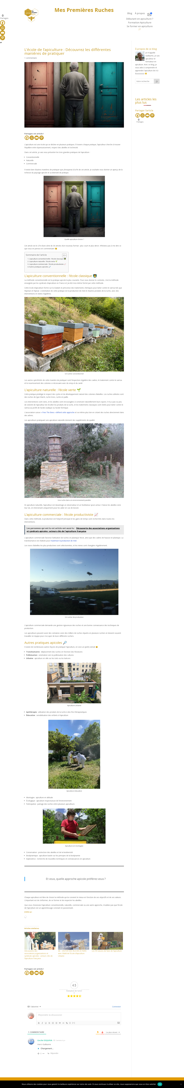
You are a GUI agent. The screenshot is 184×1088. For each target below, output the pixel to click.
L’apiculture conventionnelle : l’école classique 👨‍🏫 (47, 259)
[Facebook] (27, 138)
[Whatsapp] (32, 138)
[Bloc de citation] (60, 1023)
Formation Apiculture (139, 23)
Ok (160, 1084)
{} (70, 1023)
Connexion (116, 1006)
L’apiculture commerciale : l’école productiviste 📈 (47, 264)
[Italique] (42, 1023)
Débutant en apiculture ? (139, 19)
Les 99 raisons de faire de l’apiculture (107, 951)
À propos (140, 13)
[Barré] (49, 1023)
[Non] (181, 1084)
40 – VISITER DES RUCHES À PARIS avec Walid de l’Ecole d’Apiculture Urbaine (72, 953)
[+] (73, 1023)
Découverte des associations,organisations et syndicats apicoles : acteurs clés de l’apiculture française (38, 955)
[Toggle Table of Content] (63, 255)
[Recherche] (157, 81)
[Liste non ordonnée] (56, 1023)
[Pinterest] (41, 138)
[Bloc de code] (63, 1023)
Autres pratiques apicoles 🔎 (40, 267)
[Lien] (67, 1023)
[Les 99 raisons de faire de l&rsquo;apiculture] (107, 941)
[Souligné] (46, 1023)
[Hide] (1, 43)
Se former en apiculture (140, 26)
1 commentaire (30, 58)
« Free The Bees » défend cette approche (57, 412)
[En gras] (39, 1023)
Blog (129, 13)
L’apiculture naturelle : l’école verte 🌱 (43, 261)
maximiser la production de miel (63, 541)
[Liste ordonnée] (53, 1023)
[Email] (36, 138)
